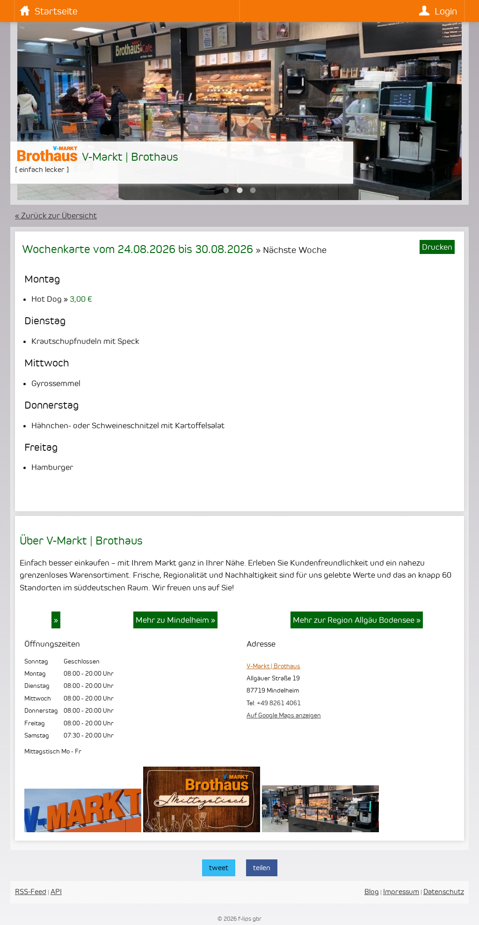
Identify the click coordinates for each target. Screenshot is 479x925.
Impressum (401, 891)
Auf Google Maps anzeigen (284, 715)
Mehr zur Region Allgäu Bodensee (357, 620)
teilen (261, 868)
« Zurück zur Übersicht (56, 215)
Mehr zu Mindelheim (175, 620)
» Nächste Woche (291, 250)
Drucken (437, 247)
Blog (371, 891)
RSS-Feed (30, 891)
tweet (218, 868)
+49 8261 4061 (279, 703)
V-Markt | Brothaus (273, 666)
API (56, 891)
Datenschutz (443, 891)
